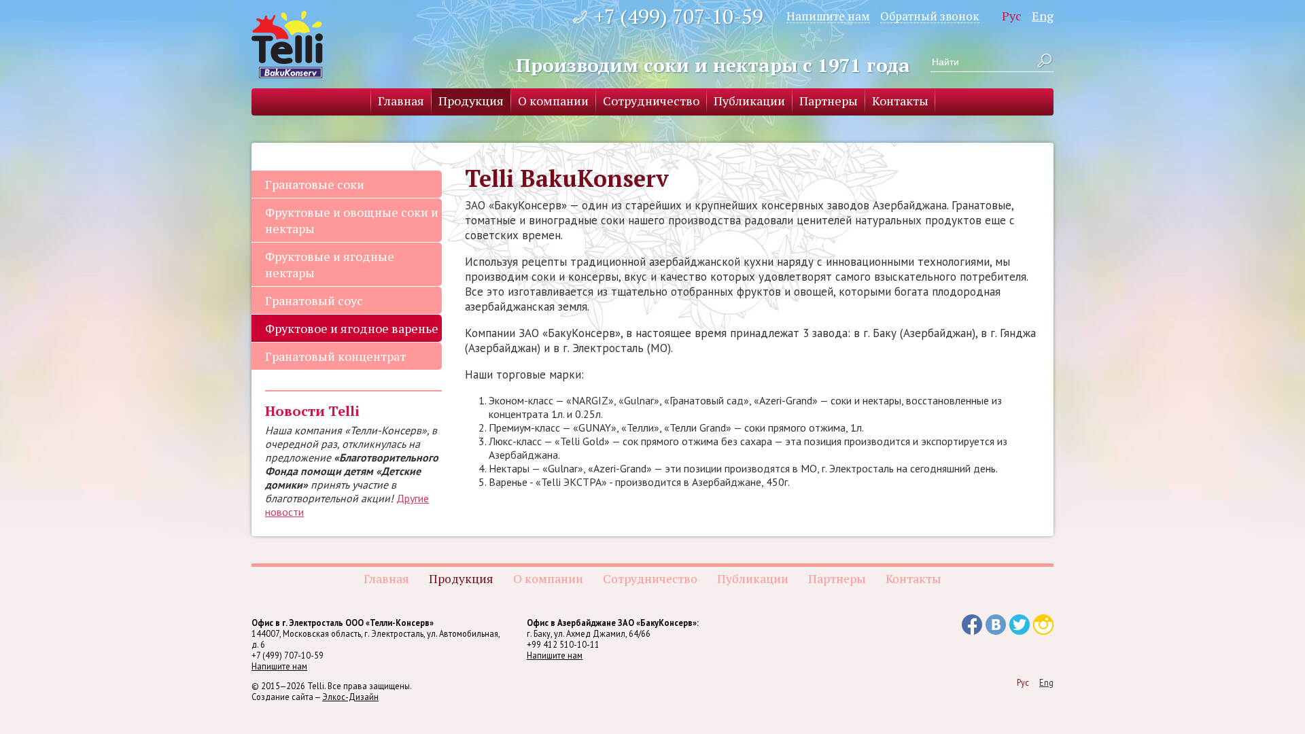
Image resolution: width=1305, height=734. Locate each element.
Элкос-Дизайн (350, 696)
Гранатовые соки (314, 184)
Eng (1043, 15)
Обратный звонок (929, 15)
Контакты (900, 100)
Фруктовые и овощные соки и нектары (351, 220)
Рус (1012, 15)
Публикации (749, 100)
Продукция (471, 100)
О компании (553, 100)
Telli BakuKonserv (287, 44)
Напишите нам (828, 15)
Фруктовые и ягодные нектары (329, 264)
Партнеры (828, 100)
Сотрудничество (651, 100)
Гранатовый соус (314, 300)
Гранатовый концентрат (335, 356)
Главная (401, 100)
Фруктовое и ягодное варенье (351, 328)
